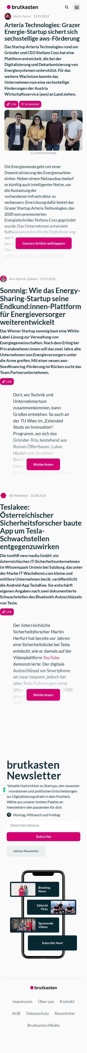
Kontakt (67, 1001)
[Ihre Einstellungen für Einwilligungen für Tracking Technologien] (4, 789)
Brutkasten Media (43, 1025)
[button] (11, 104)
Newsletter (65, 1013)
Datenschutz (37, 1013)
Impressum (22, 1001)
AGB (16, 1013)
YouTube (51, 657)
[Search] (66, 7)
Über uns (46, 1001)
